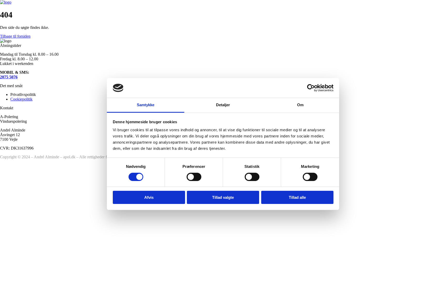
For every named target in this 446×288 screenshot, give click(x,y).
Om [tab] (300, 105)
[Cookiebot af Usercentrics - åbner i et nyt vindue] (310, 88)
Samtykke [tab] (146, 105)
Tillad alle (297, 197)
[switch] (194, 177)
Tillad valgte (223, 197)
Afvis (149, 197)
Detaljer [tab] (223, 105)
